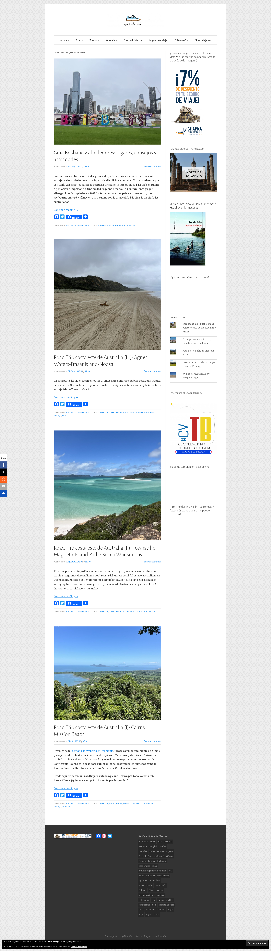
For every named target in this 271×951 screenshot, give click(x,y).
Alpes (152, 842)
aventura (114, 413)
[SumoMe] (3, 493)
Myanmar (143, 880)
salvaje (57, 416)
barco (123, 612)
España (142, 861)
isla (122, 413)
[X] (3, 472)
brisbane (113, 225)
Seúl (154, 905)
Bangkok (153, 846)
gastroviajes (144, 866)
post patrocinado (147, 895)
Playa (140, 413)
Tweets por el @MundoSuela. (186, 393)
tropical (66, 807)
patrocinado (160, 885)
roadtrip (148, 804)
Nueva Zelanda (145, 885)
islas (129, 612)
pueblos (160, 895)
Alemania (143, 842)
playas (139, 804)
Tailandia (150, 909)
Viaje (141, 914)
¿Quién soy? (179, 40)
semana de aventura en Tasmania (92, 750)
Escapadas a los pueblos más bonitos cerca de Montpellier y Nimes (199, 328)
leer (170, 871)
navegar (150, 612)
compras (131, 225)
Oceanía (110, 40)
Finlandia (161, 861)
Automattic (160, 936)
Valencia (161, 909)
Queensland (83, 225)
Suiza (141, 909)
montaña (150, 876)
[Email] (3, 486)
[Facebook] (3, 465)
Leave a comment (152, 166)
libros (141, 876)
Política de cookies (79, 947)
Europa (93, 40)
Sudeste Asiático (166, 905)
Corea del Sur (145, 856)
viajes (148, 914)
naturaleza (131, 413)
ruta (153, 900)
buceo (112, 804)
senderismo (144, 905)
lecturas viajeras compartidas (152, 871)
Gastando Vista (132, 40)
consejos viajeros (165, 851)
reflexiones (144, 900)
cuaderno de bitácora (163, 856)
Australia (71, 225)
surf (64, 416)
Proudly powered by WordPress (119, 936)
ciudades (143, 851)
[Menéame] (3, 479)
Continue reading (66, 210)
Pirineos (142, 890)
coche (119, 804)
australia (103, 225)
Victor (86, 166)
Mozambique (163, 876)
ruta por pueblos (165, 900)
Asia (78, 40)
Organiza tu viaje (158, 40)
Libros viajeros (203, 40)
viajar (170, 909)
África (63, 40)
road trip (149, 413)
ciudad (122, 225)
